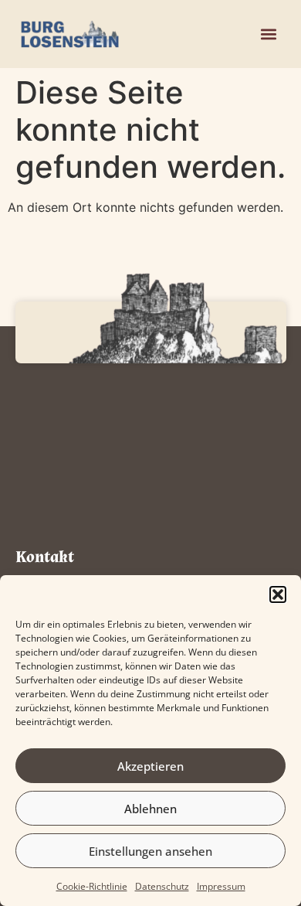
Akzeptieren (150, 766)
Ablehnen (150, 808)
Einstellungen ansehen (150, 851)
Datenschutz (162, 886)
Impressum (221, 886)
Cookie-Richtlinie (91, 886)
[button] (278, 594)
